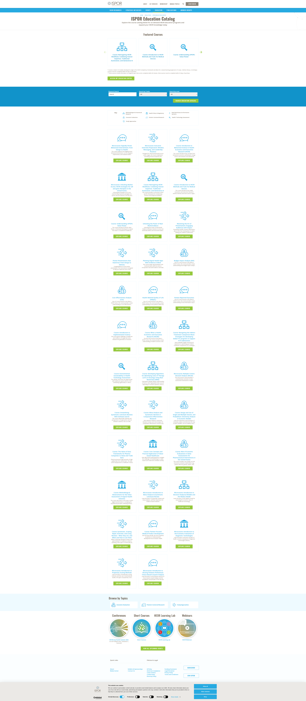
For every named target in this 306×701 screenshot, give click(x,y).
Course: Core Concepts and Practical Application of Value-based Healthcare (153, 454)
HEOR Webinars (187, 640)
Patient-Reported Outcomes (184, 298)
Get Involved (154, 4)
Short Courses (141, 640)
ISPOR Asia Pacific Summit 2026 (118, 640)
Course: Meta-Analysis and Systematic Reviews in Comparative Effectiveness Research (153, 416)
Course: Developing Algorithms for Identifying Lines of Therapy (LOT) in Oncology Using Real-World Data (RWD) (153, 377)
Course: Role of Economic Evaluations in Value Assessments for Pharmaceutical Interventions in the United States (184, 456)
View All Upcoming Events (153, 648)
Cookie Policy (151, 674)
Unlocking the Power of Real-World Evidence (153, 225)
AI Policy (149, 669)
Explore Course (122, 160)
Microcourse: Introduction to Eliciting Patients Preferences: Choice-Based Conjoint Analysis (153, 573)
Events (148, 10)
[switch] (137, 697)
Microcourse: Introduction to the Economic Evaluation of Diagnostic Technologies (184, 534)
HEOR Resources (115, 10)
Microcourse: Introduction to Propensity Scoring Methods (122, 572)
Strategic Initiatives (133, 10)
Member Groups (186, 10)
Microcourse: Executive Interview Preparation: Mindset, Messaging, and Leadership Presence (153, 149)
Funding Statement (171, 669)
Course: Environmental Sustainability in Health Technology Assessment (121, 376)
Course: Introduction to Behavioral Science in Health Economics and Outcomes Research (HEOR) (184, 149)
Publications (171, 10)
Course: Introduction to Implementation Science (121, 334)
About (145, 4)
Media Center (114, 671)
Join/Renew (192, 4)
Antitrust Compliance (153, 671)
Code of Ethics (151, 673)
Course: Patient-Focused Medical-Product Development (153, 533)
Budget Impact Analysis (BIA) (184, 261)
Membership (164, 4)
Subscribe (191, 668)
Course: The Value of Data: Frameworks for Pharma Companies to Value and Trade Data (122, 455)
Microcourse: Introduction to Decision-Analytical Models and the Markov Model (184, 495)
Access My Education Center (121, 78)
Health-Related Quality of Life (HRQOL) (153, 299)
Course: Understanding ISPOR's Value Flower (184, 56)
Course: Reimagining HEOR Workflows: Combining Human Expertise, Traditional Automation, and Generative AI (122, 58)
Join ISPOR (191, 676)
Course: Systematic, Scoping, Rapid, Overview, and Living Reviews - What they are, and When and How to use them (122, 535)
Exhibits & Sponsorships (135, 669)
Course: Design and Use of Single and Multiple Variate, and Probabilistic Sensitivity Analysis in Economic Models (184, 416)
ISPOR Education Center (159, 15)
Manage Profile (175, 4)
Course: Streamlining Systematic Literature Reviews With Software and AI (122, 415)
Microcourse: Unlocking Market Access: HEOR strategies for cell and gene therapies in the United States (122, 188)
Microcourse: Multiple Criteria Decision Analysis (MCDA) (184, 375)
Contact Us (131, 671)
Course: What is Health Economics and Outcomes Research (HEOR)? (153, 335)
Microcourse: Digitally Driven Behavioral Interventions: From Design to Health (122, 148)
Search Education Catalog (186, 101)
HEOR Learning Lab (164, 640)
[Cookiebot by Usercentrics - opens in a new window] (98, 698)
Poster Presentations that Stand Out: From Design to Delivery (122, 263)
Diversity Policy (151, 676)
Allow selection (205, 691)
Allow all (205, 686)
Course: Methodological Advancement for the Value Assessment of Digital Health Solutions (122, 496)
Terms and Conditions (171, 674)
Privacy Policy (169, 673)
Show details (174, 697)
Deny (205, 696)
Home (141, 15)
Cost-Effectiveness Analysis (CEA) (121, 299)
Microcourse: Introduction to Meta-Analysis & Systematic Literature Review (153, 495)
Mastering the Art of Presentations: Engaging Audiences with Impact (184, 226)
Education (158, 10)
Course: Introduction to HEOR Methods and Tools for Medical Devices (153, 57)
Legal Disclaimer (170, 671)
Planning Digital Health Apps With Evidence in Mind (153, 262)
